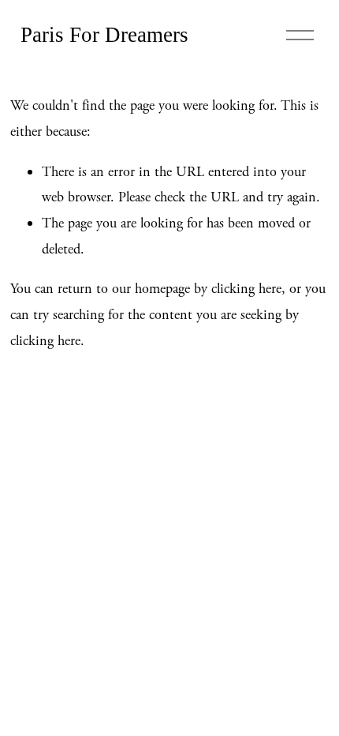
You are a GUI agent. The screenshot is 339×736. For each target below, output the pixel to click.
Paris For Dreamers (104, 35)
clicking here (246, 289)
